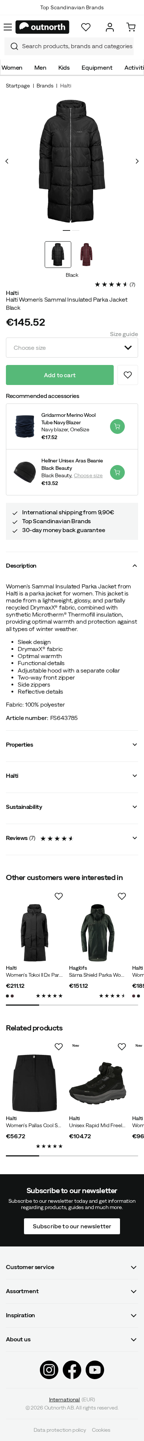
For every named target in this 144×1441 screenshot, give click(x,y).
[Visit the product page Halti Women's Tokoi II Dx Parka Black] (34, 933)
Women (12, 67)
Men (40, 67)
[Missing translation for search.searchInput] (11, 46)
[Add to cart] (117, 426)
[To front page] (42, 27)
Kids (64, 67)
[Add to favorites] (127, 375)
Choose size (88, 475)
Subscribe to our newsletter (72, 1225)
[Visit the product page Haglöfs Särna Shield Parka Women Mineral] (97, 933)
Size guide (124, 334)
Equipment (97, 67)
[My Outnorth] (109, 27)
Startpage (18, 86)
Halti (65, 86)
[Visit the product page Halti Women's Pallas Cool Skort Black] (34, 1083)
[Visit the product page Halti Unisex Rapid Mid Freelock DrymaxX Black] (97, 1083)
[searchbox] (76, 46)
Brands (45, 86)
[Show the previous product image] (7, 161)
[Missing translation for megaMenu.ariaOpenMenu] (8, 27)
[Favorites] (86, 27)
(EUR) (72, 1399)
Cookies (101, 1430)
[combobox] (69, 46)
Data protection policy (60, 1430)
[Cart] (131, 27)
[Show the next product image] (137, 161)
